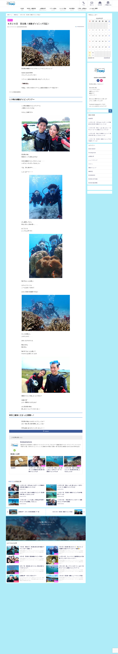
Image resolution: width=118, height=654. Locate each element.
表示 (18, 92)
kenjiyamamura (80, 26)
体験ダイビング (92, 167)
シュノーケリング (92, 160)
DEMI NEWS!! (91, 148)
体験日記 (10, 20)
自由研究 (90, 118)
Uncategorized (92, 152)
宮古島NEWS (91, 175)
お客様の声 (91, 156)
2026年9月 (107, 58)
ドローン (90, 163)
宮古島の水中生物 (92, 179)
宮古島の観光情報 (92, 182)
